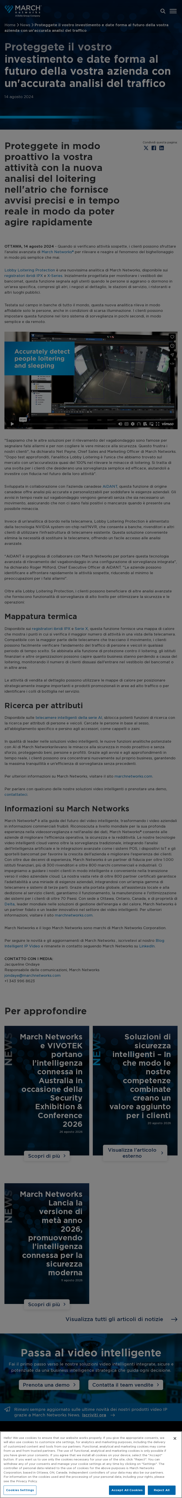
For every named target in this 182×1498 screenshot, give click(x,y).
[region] (91, 1464)
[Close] (175, 1438)
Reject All (162, 1490)
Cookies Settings (20, 1490)
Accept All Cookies (126, 1490)
